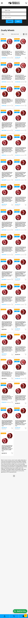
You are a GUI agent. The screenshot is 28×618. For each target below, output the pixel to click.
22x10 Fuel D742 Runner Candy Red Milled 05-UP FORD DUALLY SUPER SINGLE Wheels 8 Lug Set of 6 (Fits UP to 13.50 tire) (7, 299)
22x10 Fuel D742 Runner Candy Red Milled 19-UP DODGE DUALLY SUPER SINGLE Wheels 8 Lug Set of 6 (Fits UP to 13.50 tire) (7, 225)
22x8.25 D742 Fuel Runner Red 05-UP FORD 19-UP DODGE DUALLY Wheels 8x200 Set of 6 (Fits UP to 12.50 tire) (20, 77)
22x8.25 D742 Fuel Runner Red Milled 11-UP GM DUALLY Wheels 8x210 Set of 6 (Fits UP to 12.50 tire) (20, 53)
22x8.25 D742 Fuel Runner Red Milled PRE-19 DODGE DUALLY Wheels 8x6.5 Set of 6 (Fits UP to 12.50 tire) (20, 101)
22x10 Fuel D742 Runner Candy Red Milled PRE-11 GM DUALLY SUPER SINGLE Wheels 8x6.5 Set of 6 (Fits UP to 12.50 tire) (20, 250)
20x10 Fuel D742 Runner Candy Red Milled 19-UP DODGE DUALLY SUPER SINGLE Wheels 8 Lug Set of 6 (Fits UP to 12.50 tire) (20, 398)
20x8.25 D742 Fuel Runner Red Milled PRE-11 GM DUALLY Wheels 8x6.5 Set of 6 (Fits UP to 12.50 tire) (20, 374)
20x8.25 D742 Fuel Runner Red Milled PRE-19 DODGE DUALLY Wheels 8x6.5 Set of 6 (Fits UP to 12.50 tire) (7, 398)
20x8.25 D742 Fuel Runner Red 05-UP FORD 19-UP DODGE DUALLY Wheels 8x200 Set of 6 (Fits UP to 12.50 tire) (7, 374)
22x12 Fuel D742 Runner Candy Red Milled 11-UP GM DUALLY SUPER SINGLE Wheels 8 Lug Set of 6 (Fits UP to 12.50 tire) (20, 175)
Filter (3, 34)
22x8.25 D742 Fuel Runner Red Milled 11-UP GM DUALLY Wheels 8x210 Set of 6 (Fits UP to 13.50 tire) (7, 53)
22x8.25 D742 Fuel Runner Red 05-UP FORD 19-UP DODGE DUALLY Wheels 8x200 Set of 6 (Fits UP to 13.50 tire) (7, 77)
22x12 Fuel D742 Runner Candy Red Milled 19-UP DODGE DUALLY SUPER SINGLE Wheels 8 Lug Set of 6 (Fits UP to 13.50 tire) (7, 125)
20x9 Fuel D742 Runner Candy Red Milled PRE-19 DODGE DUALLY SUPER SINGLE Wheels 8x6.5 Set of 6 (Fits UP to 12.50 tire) (7, 349)
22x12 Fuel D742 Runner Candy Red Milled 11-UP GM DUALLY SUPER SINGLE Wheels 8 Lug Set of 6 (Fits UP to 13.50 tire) (7, 175)
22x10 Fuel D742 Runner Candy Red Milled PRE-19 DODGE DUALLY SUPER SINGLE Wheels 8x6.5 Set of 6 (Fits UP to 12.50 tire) (7, 250)
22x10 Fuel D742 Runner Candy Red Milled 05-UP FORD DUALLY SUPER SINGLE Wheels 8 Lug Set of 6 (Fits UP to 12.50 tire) (20, 299)
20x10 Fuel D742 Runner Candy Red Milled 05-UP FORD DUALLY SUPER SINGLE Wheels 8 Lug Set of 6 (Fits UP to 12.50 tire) (7, 448)
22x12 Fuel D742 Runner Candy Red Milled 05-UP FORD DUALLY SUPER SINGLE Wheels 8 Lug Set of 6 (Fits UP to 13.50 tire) (7, 200)
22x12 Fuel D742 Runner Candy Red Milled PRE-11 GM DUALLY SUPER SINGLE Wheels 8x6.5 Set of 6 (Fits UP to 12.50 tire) (20, 150)
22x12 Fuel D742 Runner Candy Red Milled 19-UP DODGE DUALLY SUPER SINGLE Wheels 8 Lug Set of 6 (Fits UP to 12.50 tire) (20, 125)
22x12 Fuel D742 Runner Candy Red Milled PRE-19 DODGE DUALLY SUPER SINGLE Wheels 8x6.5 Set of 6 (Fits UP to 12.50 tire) (7, 150)
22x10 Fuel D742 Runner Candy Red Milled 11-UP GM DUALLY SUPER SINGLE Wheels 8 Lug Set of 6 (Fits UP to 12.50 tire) (20, 274)
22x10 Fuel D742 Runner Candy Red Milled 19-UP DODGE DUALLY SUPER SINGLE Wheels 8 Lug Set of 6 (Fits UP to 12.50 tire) (20, 225)
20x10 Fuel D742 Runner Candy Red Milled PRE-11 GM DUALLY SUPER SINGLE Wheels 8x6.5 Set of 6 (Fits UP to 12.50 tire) (20, 423)
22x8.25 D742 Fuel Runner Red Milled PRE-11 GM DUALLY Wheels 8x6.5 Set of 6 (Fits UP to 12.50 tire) (7, 101)
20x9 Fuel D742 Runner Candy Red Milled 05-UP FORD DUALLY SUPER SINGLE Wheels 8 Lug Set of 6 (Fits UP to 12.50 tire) (20, 349)
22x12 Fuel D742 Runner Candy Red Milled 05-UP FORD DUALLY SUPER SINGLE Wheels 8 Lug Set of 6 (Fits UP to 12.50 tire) (20, 200)
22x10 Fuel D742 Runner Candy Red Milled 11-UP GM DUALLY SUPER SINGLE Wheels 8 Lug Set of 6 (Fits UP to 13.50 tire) (7, 274)
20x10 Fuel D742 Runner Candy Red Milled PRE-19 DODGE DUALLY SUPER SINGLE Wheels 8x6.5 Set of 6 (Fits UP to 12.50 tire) (7, 423)
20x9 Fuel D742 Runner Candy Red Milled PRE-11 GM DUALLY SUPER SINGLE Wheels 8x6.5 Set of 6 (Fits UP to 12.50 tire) (20, 324)
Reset (18, 21)
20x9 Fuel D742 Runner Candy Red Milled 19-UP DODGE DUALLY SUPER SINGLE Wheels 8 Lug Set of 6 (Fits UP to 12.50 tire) (7, 324)
